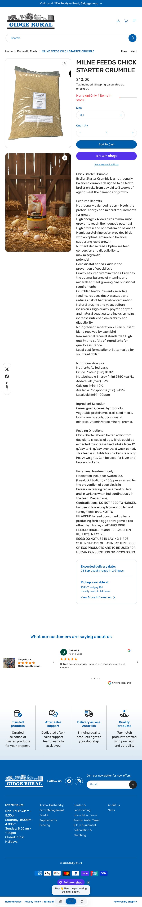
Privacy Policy (32, 901)
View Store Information (96, 597)
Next (134, 51)
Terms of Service (53, 901)
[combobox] (71, 38)
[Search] (132, 38)
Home (9, 51)
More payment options (106, 164)
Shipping (100, 84)
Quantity (82, 125)
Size (79, 107)
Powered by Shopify (125, 901)
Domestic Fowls (27, 51)
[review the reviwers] (129, 651)
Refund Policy (13, 901)
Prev (124, 51)
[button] (133, 20)
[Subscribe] (133, 785)
